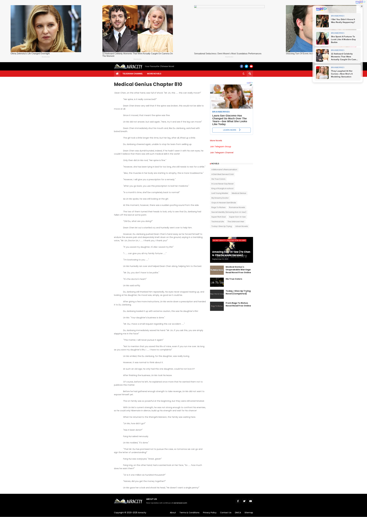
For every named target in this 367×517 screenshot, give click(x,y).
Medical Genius (239, 193)
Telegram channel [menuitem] (132, 73)
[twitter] (246, 66)
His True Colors (218, 179)
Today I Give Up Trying (221, 226)
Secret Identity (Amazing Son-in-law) (228, 212)
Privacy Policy (209, 512)
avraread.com (180, 503)
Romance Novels (237, 207)
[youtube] (251, 66)
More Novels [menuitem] (154, 73)
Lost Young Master (219, 193)
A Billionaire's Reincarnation (224, 169)
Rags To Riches (218, 207)
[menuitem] (117, 73)
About (173, 512)
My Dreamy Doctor (220, 198)
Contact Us (225, 512)
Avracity (142, 512)
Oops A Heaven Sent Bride (223, 202)
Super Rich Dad (218, 216)
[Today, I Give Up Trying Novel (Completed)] (217, 294)
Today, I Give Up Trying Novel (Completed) (238, 292)
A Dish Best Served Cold (222, 174)
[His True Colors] (217, 282)
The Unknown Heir (236, 221)
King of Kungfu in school (222, 188)
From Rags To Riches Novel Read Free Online (238, 304)
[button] (243, 73)
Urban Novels (241, 226)
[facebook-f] (241, 66)
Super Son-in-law (237, 216)
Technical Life (217, 221)
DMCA (238, 512)
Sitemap (249, 512)
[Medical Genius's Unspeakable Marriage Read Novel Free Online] (217, 270)
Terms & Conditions (189, 512)
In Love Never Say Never (222, 183)
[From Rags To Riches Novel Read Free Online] (217, 306)
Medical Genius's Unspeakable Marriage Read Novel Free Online (238, 270)
